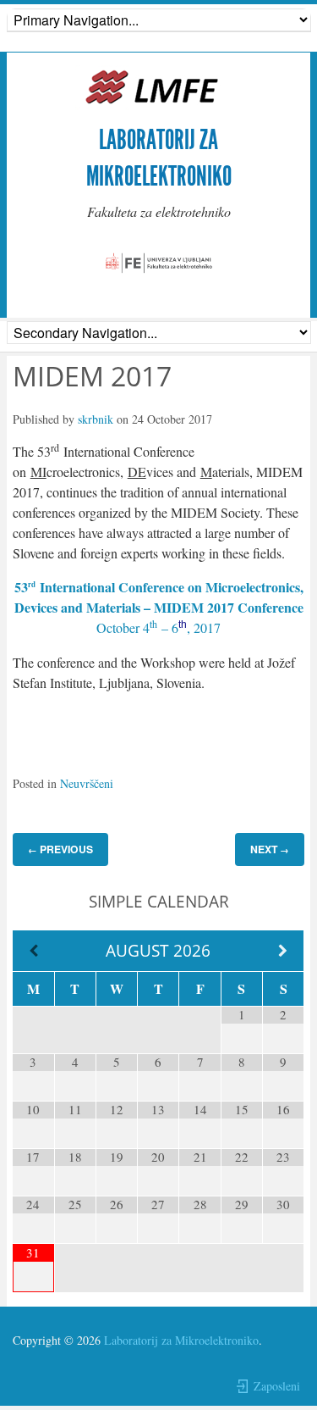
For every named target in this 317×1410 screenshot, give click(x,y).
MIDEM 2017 (92, 376)
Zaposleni (277, 1386)
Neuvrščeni (86, 783)
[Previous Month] (33, 951)
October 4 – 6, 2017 (158, 627)
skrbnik (95, 419)
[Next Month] (282, 951)
